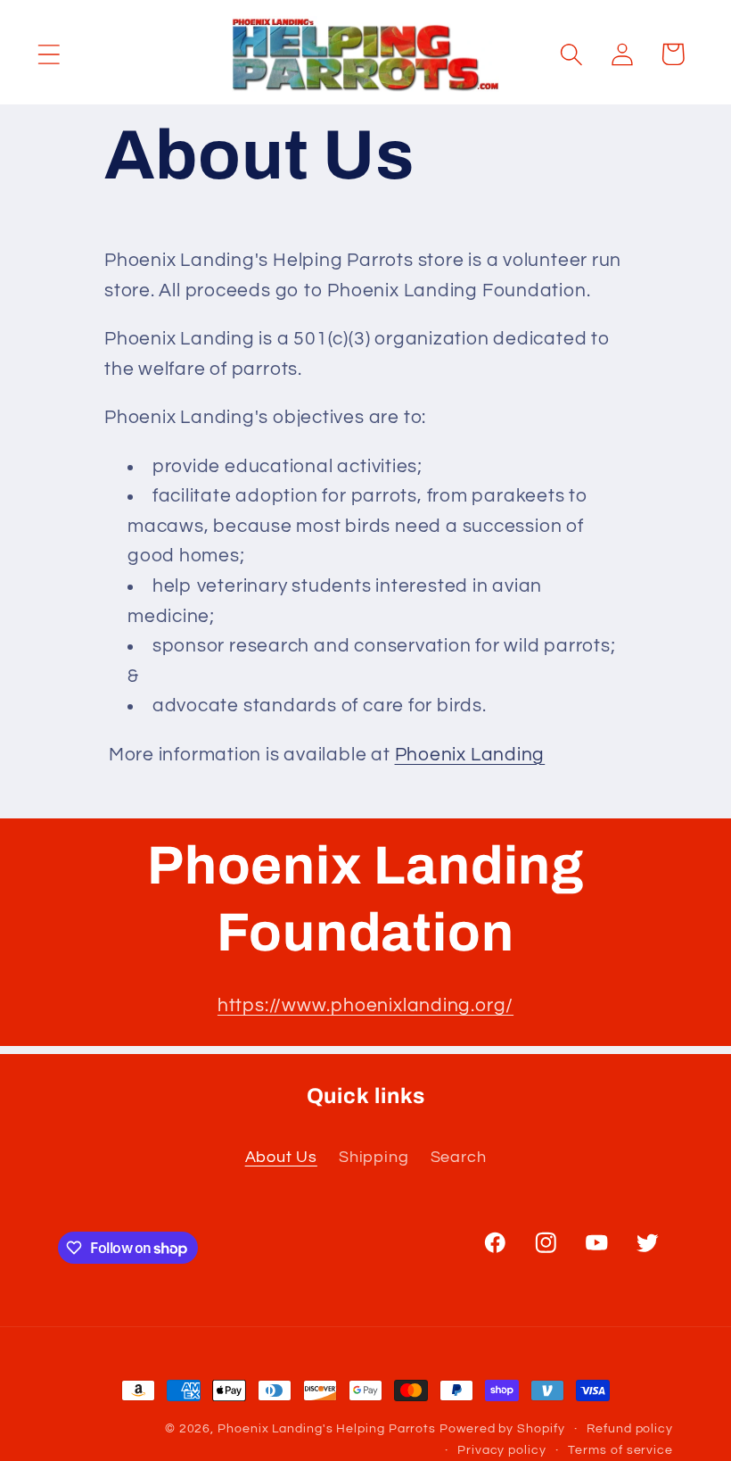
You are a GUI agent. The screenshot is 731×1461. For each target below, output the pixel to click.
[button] (48, 54)
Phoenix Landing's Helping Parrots (327, 1428)
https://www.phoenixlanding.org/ (365, 1005)
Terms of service (620, 1450)
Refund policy (630, 1428)
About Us (281, 1157)
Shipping (373, 1157)
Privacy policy (501, 1450)
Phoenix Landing (470, 754)
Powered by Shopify (501, 1428)
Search (459, 1157)
